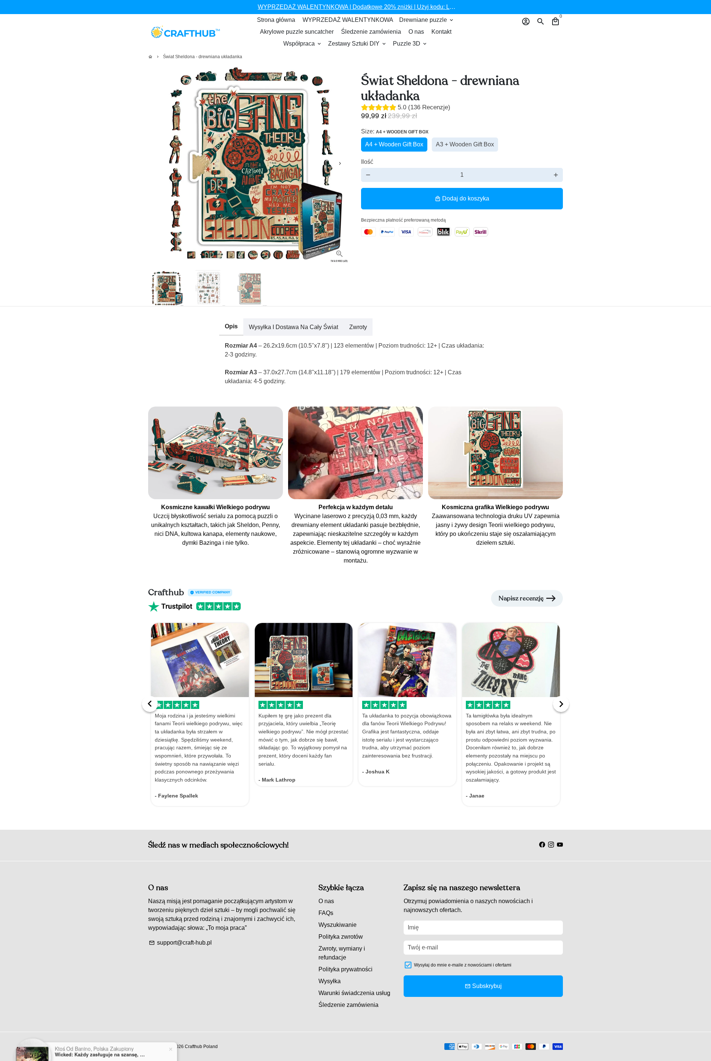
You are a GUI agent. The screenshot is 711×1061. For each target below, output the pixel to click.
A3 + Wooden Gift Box (465, 144)
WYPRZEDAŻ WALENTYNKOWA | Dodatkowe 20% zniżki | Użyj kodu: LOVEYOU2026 (373, 7)
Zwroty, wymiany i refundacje (341, 953)
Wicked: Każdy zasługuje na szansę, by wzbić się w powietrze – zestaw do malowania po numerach (101, 1032)
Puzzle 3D (410, 43)
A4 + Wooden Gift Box (394, 144)
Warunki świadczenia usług (354, 993)
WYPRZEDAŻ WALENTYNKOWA (348, 20)
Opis (231, 326)
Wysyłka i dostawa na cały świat (293, 327)
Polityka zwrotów (340, 937)
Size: (394, 131)
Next (340, 163)
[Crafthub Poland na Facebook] (542, 845)
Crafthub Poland (201, 1046)
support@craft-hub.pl (180, 942)
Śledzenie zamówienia (371, 32)
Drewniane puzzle (426, 20)
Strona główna (276, 20)
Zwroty (358, 327)
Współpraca (302, 43)
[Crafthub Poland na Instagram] (551, 845)
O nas (416, 32)
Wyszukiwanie (337, 925)
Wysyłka (329, 981)
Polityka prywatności (345, 969)
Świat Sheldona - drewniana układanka (202, 56)
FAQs (325, 913)
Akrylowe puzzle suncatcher (297, 32)
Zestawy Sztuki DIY (357, 43)
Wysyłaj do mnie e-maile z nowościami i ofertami (462, 965)
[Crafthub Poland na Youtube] (560, 845)
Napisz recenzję (521, 598)
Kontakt (441, 32)
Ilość (367, 162)
